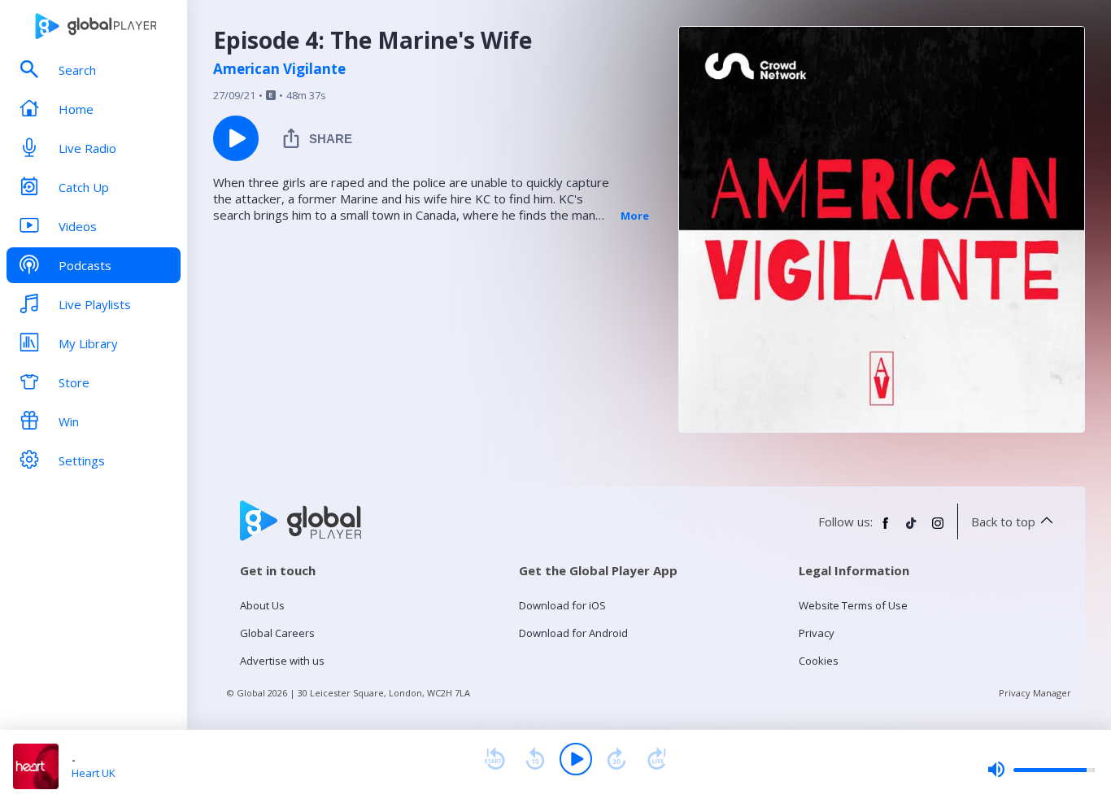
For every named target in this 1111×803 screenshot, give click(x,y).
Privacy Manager (1035, 692)
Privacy (816, 633)
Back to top (1003, 521)
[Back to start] (494, 759)
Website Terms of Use (853, 605)
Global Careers (277, 633)
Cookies (819, 660)
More (635, 215)
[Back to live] (657, 759)
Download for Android (573, 633)
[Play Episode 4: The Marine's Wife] (236, 138)
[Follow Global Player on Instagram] (937, 529)
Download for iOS (562, 605)
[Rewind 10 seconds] (535, 759)
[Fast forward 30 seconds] (616, 759)
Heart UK (93, 773)
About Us (262, 605)
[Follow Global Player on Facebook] (885, 529)
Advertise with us (282, 660)
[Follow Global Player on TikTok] (911, 529)
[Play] (576, 759)
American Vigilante (279, 69)
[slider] (1041, 770)
